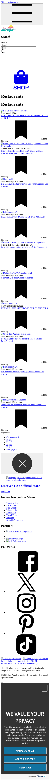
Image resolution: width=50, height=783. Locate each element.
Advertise (21, 663)
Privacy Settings (21, 661)
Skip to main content (9, 2)
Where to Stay (12, 510)
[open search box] (25, 59)
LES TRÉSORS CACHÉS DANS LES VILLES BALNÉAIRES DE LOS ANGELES (22, 152)
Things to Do (12, 503)
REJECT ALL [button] (25, 767)
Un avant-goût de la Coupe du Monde (17, 278)
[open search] (25, 59)
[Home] (8, 31)
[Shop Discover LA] (22, 90)
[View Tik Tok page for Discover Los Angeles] (26, 654)
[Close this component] (22, 463)
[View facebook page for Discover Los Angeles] (26, 571)
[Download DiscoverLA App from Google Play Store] (35, 658)
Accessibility (32, 663)
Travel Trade (11, 515)
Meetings (10, 517)
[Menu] (22, 14)
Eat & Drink (11, 505)
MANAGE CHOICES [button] (25, 750)
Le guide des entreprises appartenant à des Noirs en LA (24, 247)
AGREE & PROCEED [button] (25, 759)
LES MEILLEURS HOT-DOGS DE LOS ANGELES (24, 308)
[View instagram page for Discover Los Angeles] (26, 612)
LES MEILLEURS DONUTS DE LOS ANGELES (23, 217)
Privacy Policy (7, 661)
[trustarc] (41, 776)
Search (4, 42)
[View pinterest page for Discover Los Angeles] (26, 633)
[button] (44, 688)
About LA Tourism (14, 520)
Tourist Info (11, 513)
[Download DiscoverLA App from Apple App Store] (11, 658)
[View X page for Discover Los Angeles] (26, 591)
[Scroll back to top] (2, 682)
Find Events (11, 508)
